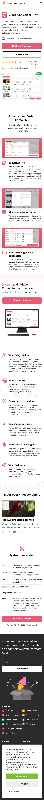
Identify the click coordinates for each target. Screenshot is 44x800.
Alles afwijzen (22, 784)
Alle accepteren (22, 776)
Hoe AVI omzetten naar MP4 (18, 519)
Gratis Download (23, 46)
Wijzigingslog (31, 625)
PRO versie (22, 54)
